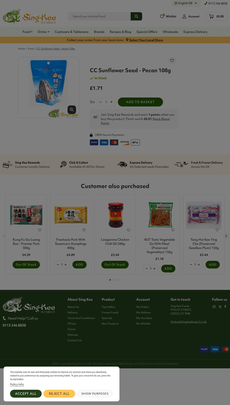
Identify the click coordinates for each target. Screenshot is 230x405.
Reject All (59, 394)
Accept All (25, 394)
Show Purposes (95, 393)
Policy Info (17, 384)
